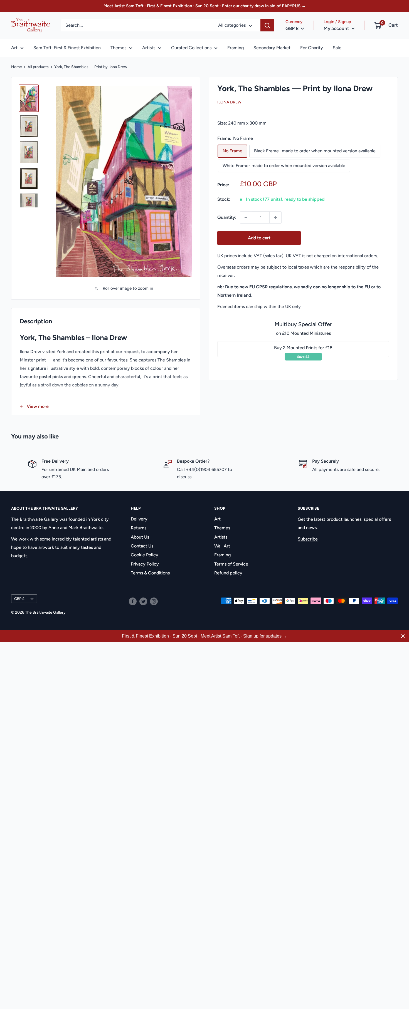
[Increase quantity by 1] (275, 217)
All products (38, 67)
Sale (337, 47)
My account (337, 28)
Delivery (139, 519)
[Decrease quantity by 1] (246, 217)
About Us (140, 537)
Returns (138, 527)
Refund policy (228, 573)
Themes (118, 47)
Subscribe (308, 539)
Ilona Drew (229, 102)
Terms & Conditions (150, 573)
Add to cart (259, 238)
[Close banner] (403, 636)
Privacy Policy (145, 564)
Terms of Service (231, 564)
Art (14, 47)
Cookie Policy (144, 554)
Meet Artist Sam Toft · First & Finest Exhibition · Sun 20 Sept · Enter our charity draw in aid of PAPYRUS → (205, 5)
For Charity (311, 47)
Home (16, 67)
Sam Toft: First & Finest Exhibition (67, 47)
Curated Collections (191, 47)
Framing (235, 47)
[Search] (267, 25)
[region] (204, 636)
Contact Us (142, 546)
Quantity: (226, 217)
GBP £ (19, 598)
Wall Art (222, 546)
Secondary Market (271, 47)
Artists (148, 47)
